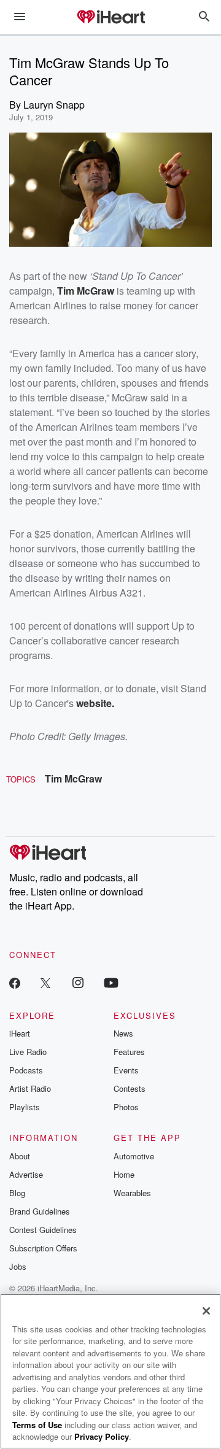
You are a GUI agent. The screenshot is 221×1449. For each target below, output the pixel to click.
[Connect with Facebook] (14, 982)
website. (95, 703)
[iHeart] (110, 18)
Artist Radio (30, 1088)
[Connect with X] (45, 982)
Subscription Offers (43, 1248)
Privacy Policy (101, 1436)
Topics (21, 779)
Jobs (17, 1266)
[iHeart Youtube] (111, 982)
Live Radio (28, 1051)
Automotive (134, 1156)
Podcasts (26, 1070)
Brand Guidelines (39, 1211)
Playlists (24, 1107)
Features (129, 1051)
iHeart (19, 1033)
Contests (129, 1088)
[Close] (206, 1310)
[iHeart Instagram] (77, 982)
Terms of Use (37, 1425)
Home (124, 1174)
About (19, 1156)
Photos (126, 1107)
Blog (17, 1193)
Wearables (132, 1193)
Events (126, 1070)
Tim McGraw (73, 778)
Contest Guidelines (43, 1229)
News (123, 1033)
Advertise (26, 1174)
